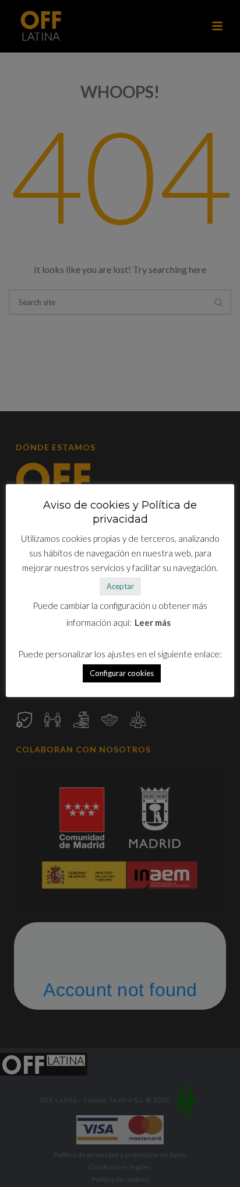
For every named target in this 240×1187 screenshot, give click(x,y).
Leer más (153, 622)
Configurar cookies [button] (122, 673)
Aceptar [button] (120, 586)
